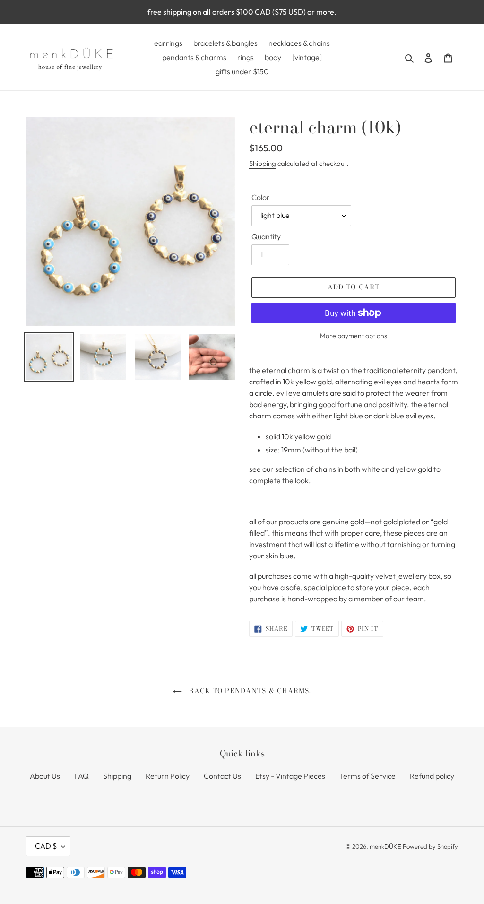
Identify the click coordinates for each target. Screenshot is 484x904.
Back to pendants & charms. (249, 691)
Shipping (262, 163)
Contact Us (222, 776)
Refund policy (432, 776)
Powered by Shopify (430, 846)
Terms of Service (367, 776)
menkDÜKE (385, 846)
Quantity (266, 236)
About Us (45, 776)
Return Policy (168, 776)
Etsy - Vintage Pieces (290, 776)
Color (260, 197)
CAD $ (46, 846)
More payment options (353, 335)
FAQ (81, 776)
